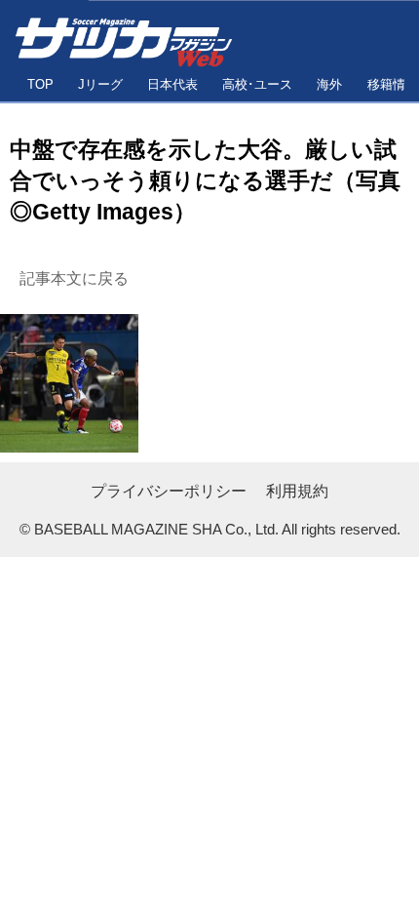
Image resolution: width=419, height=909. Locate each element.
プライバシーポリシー (169, 490)
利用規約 (297, 490)
